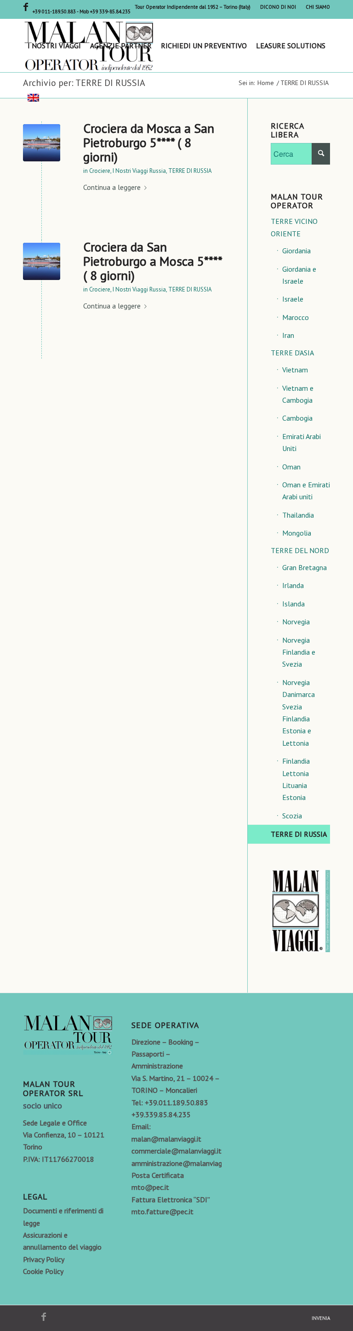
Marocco (295, 317)
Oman (291, 466)
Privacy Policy (43, 1259)
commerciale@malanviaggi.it (176, 1150)
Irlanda (293, 585)
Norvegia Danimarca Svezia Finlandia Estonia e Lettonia (298, 713)
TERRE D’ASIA (292, 352)
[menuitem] (193, 7)
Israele (292, 298)
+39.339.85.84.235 (161, 1114)
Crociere (99, 171)
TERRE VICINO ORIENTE (294, 227)
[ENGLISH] (33, 99)
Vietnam (295, 369)
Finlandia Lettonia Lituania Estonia (296, 779)
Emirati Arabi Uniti (301, 442)
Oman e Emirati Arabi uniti (306, 490)
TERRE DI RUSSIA (190, 171)
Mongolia (296, 532)
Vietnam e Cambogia (297, 394)
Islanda (293, 603)
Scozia (292, 815)
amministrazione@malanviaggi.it (182, 1163)
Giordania (296, 250)
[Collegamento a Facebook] (26, 7)
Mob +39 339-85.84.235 (105, 11)
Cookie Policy (43, 1271)
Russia (157, 171)
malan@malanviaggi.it (166, 1138)
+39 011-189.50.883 (55, 11)
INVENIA (321, 1318)
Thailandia (298, 515)
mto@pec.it (150, 1187)
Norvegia (296, 621)
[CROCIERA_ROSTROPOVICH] (41, 142)
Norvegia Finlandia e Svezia (298, 652)
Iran (288, 335)
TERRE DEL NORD (300, 550)
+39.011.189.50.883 (176, 1102)
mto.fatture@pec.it (162, 1211)
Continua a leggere (112, 187)
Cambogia (297, 418)
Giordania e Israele (299, 275)
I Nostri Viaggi (130, 171)
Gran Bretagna (304, 567)
